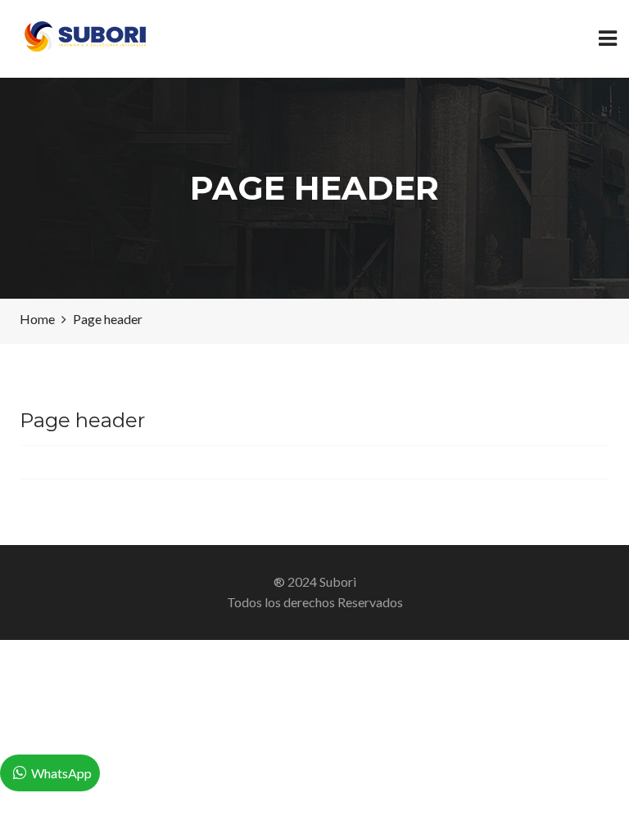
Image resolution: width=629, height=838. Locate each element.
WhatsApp (61, 773)
